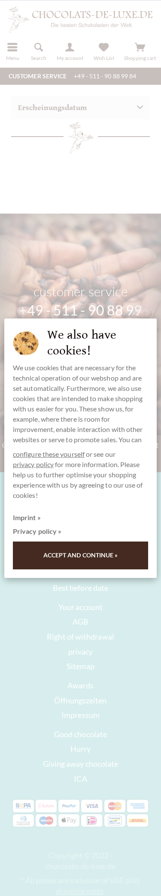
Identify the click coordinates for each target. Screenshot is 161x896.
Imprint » (27, 517)
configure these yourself (49, 454)
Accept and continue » (80, 555)
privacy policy (33, 464)
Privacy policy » (37, 531)
